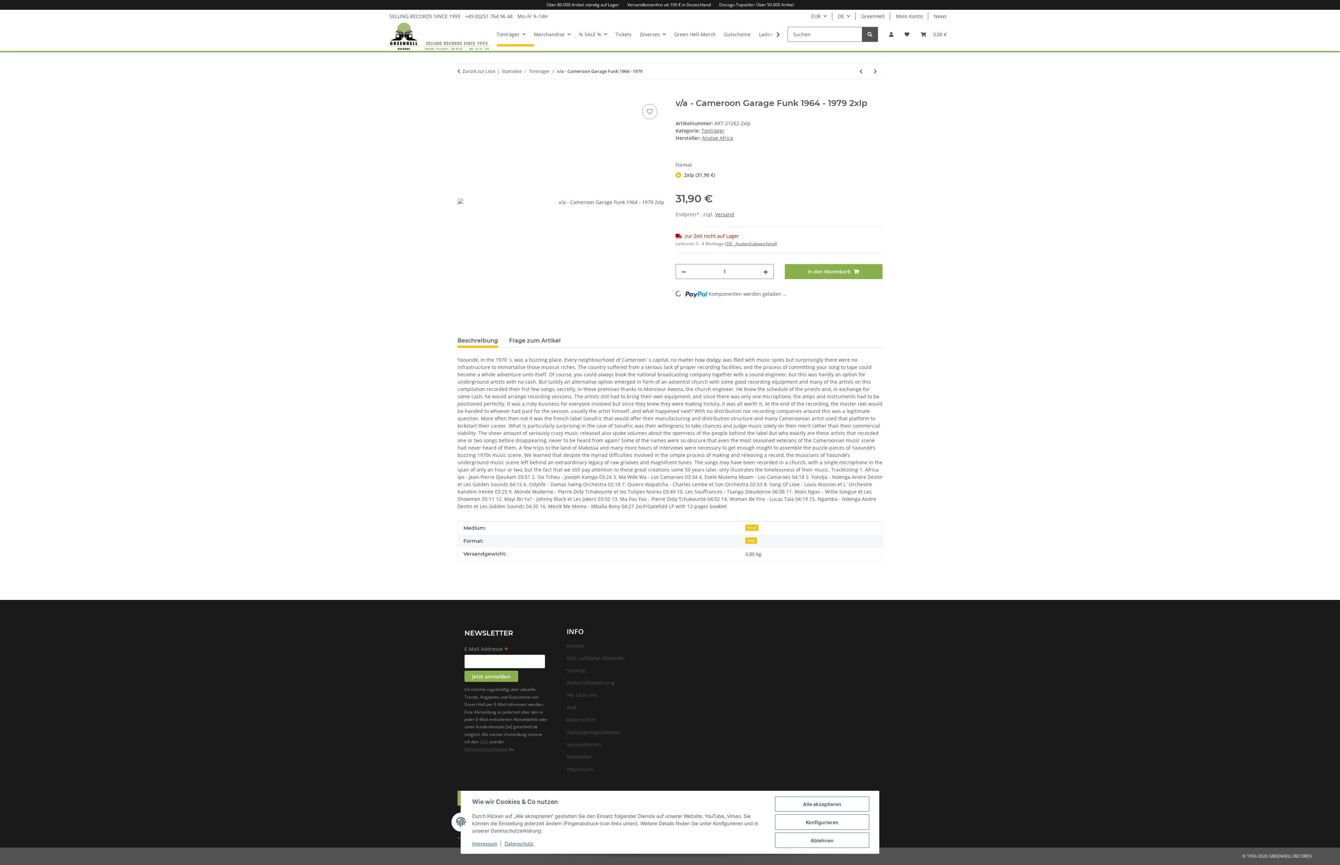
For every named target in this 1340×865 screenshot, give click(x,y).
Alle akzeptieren (822, 804)
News (940, 16)
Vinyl (751, 527)
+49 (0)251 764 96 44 (489, 16)
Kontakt (576, 645)
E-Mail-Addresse (486, 649)
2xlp (751, 540)
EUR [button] (816, 16)
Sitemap (576, 670)
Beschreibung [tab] (477, 340)
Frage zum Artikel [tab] (535, 340)
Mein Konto (909, 16)
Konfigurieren (822, 822)
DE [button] (841, 16)
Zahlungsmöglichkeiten (594, 732)
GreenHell (873, 16)
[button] (891, 34)
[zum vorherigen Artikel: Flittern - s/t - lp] (861, 71)
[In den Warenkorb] (463, 94)
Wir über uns (582, 695)
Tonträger (712, 130)
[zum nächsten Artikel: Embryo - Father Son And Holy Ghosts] (875, 71)
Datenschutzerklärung (486, 749)
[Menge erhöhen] (765, 271)
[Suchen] (870, 34)
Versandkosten (584, 744)
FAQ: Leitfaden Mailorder (596, 658)
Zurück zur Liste (478, 71)
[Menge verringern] (683, 271)
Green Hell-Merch (695, 34)
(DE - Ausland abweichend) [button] (751, 244)
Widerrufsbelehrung (591, 682)
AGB (483, 742)
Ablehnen (822, 840)
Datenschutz (519, 844)
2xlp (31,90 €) (699, 175)
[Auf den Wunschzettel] (649, 111)
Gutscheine (737, 34)
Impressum (484, 844)
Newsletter (579, 756)
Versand (724, 214)
